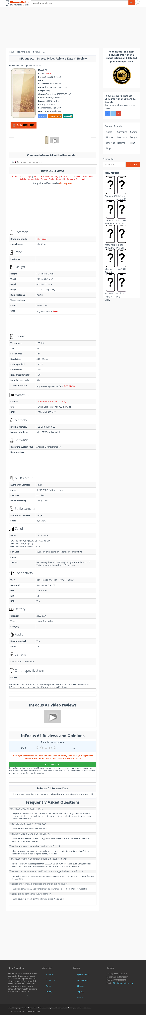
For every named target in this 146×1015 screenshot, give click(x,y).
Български (86, 1008)
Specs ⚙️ (42, 116)
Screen (36, 176)
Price (22, 176)
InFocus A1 (41, 239)
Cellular (23, 179)
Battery (44, 179)
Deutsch (38, 1008)
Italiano (65, 1008)
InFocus (48, 73)
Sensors (59, 179)
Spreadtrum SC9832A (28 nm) (52, 401)
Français (45, 1008)
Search (80, 997)
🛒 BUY (18, 125)
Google (133, 137)
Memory (55, 176)
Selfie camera (88, 176)
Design (29, 176)
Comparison (82, 980)
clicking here (65, 183)
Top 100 (80, 991)
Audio (51, 179)
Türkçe (59, 1008)
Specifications (83, 974)
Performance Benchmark (74, 179)
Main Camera (75, 176)
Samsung (122, 132)
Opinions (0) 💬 (55, 116)
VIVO (132, 142)
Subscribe (132, 164)
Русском (52, 1008)
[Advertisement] (73, 28)
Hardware (45, 176)
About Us (50, 974)
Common (14, 176)
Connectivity (33, 179)
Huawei (110, 137)
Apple (109, 132)
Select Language (14, 1008)
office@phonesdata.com (122, 983)
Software (64, 176)
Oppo (109, 148)
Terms (48, 986)
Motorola (122, 137)
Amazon (57, 311)
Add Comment (52, 764)
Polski (79, 1008)
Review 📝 (68, 116)
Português (72, 1008)
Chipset (80, 986)
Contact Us (50, 980)
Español (31, 1008)
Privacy (49, 991)
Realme (121, 142)
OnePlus (110, 142)
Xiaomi (133, 132)
